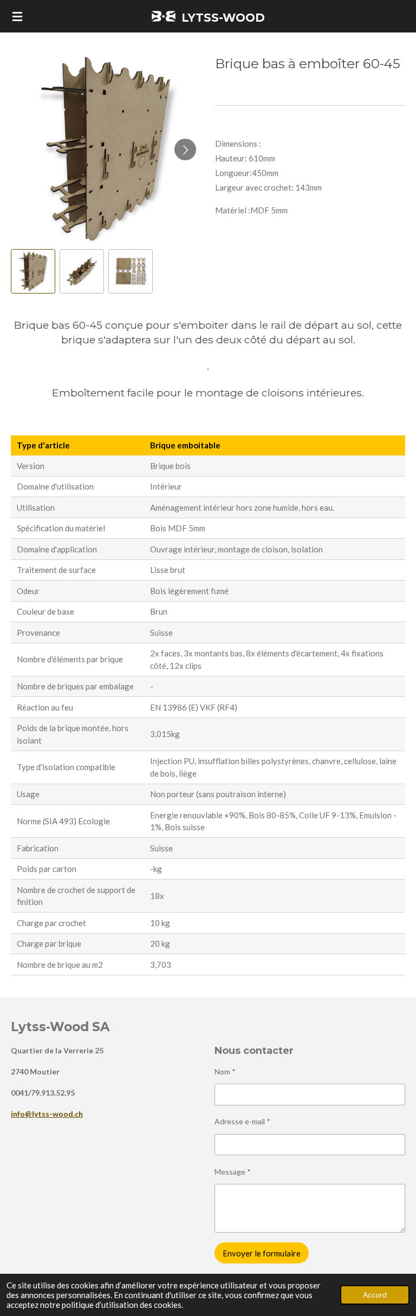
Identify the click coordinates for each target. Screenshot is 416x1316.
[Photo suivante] (185, 149)
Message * (232, 1171)
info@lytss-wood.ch (47, 1113)
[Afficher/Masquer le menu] (17, 16)
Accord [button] (375, 1295)
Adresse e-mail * (242, 1121)
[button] (33, 271)
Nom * (225, 1071)
